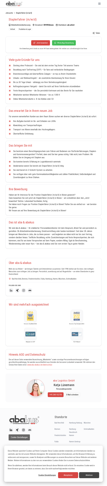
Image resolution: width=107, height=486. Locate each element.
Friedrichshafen (60, 435)
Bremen (57, 429)
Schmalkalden (89, 429)
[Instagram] (23, 290)
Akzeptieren (68, 475)
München (87, 423)
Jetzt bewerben (42, 43)
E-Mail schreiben (72, 395)
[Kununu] (30, 290)
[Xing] (17, 290)
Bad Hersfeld (59, 423)
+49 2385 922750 (55, 395)
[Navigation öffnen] (99, 3)
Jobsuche (9, 13)
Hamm (71, 435)
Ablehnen (89, 475)
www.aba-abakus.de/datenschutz (39, 365)
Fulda (56, 442)
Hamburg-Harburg (75, 423)
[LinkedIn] (11, 290)
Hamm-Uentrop (74, 442)
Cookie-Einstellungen (47, 475)
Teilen (98, 33)
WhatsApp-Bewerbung (65, 43)
